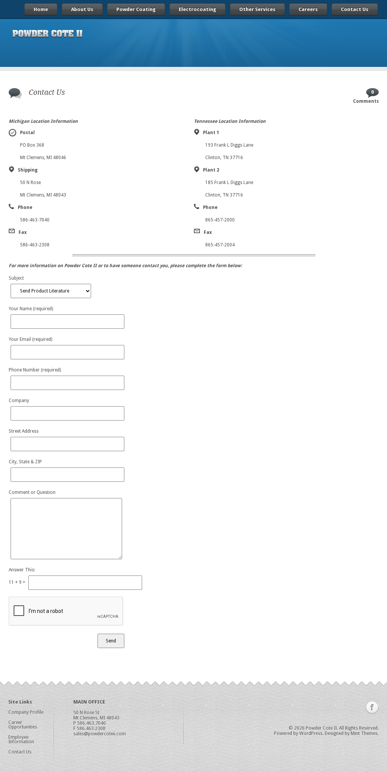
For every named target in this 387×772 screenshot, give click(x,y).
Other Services (257, 9)
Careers (308, 9)
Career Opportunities (22, 725)
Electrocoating (197, 9)
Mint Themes (364, 733)
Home (41, 9)
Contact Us (354, 9)
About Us (82, 9)
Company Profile (25, 712)
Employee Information (21, 739)
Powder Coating (136, 9)
